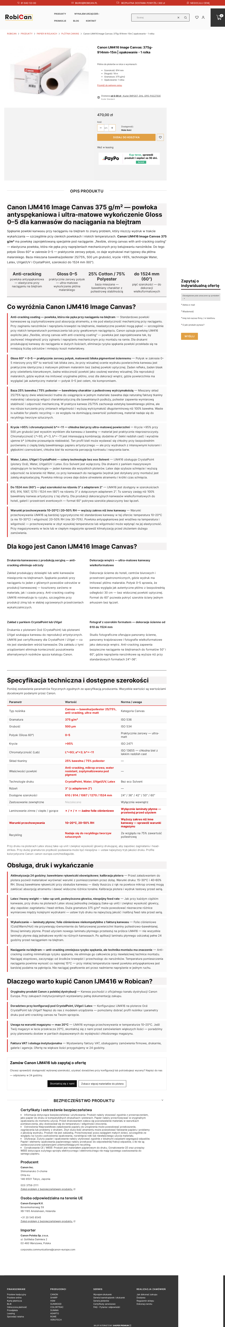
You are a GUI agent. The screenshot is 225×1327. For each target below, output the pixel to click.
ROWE (53, 1316)
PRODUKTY (60, 13)
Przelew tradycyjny (16, 1294)
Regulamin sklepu (145, 1300)
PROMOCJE (60, 20)
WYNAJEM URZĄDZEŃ (86, 13)
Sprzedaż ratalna (15, 1316)
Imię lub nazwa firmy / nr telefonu (198, 318)
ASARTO (54, 1313)
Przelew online (14, 1297)
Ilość (99, 122)
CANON (54, 1294)
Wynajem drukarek (102, 1294)
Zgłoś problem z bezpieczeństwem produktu (47, 1189)
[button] (185, 18)
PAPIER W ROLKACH (47, 33)
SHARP (53, 1297)
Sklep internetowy (111, 1325)
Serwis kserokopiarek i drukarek (109, 1297)
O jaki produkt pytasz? (193, 324)
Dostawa (141, 1297)
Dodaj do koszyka (126, 137)
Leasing (11, 1313)
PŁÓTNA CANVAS (70, 33)
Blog (76, 20)
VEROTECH (56, 1319)
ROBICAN (12, 33)
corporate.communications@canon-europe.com (48, 1249)
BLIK (9, 1304)
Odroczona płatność (17, 1307)
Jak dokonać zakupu (147, 1294)
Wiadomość (188, 311)
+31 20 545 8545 (31, 1217)
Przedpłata (12, 1310)
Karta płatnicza (14, 1300)
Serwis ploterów (101, 1300)
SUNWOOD (56, 1304)
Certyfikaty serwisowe (104, 1304)
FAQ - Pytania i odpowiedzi (106, 1307)
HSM (52, 1300)
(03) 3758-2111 (29, 1185)
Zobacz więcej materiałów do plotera (102, 1083)
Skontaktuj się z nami (62, 1083)
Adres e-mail (188, 304)
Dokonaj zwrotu (144, 1304)
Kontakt (91, 20)
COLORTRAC (56, 1307)
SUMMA (54, 1310)
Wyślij (189, 336)
